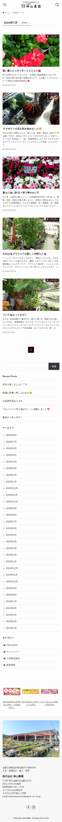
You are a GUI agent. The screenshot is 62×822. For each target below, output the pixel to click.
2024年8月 (11, 594)
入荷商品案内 (13, 658)
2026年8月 (11, 435)
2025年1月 (11, 561)
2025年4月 (11, 541)
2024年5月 (11, 615)
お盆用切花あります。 (14, 401)
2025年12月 (12, 488)
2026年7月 (11, 441)
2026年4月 (11, 461)
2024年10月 (12, 581)
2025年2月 (11, 554)
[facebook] (28, 807)
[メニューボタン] (5, 5)
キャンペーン (13, 651)
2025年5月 (11, 535)
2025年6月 (11, 528)
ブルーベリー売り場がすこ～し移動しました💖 (26, 409)
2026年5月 (11, 455)
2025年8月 (11, 515)
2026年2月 (11, 475)
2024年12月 (12, 568)
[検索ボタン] (57, 5)
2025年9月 (11, 508)
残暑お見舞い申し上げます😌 (17, 392)
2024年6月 (11, 608)
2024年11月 (12, 574)
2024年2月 (11, 628)
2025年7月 (11, 521)
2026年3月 (11, 468)
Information (12, 645)
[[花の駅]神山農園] (31, 5)
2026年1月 (11, 481)
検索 (54, 366)
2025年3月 (11, 548)
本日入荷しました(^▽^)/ (15, 384)
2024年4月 (11, 621)
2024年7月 (11, 601)
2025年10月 (12, 501)
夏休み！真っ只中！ (13, 417)
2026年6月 (11, 448)
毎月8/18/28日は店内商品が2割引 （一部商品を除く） (12, 704)
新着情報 (10, 665)
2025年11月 (12, 495)
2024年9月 (11, 588)
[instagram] (34, 807)
